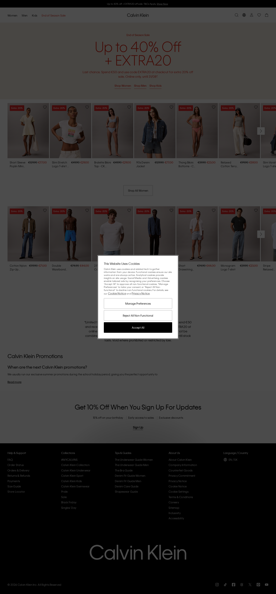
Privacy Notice (141, 293)
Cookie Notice (117, 293)
